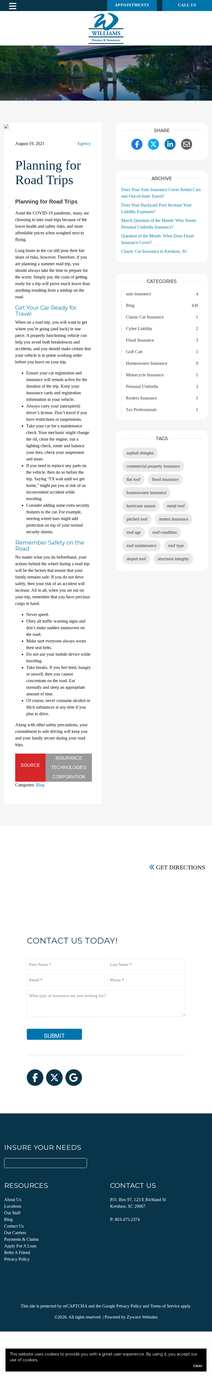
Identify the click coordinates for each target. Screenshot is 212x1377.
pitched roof (136, 519)
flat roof (133, 479)
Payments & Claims (21, 1239)
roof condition (164, 532)
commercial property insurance (153, 466)
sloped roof (136, 558)
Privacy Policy (17, 1259)
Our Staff (12, 1212)
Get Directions (180, 867)
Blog (40, 785)
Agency (84, 143)
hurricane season (140, 505)
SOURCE (30, 765)
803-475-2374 (127, 1219)
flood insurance (165, 479)
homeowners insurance (146, 492)
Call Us (187, 5)
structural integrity (173, 558)
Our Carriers (15, 1232)
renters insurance (173, 519)
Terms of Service (165, 1306)
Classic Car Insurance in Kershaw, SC (154, 251)
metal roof (176, 505)
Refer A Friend (17, 1252)
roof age (133, 532)
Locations (12, 1206)
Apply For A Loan (20, 1246)
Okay (197, 1366)
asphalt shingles (140, 453)
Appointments (132, 5)
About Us (12, 1199)
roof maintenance (141, 545)
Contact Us (14, 1226)
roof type (176, 545)
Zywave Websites (142, 1317)
